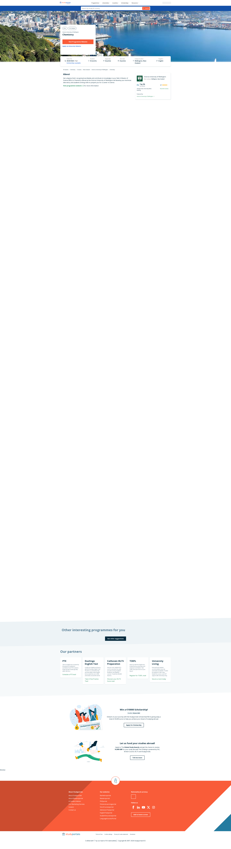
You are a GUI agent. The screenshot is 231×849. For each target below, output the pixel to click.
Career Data (89, 122)
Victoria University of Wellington (70, 32)
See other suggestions (115, 639)
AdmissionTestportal (107, 810)
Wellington (154, 79)
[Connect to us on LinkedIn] (138, 807)
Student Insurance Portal (125, 455)
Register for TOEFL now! (138, 676)
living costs (106, 502)
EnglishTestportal (106, 813)
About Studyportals (75, 796)
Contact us (72, 810)
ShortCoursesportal (106, 807)
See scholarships (108, 577)
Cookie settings (108, 834)
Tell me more (137, 758)
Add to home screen (140, 815)
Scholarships (124, 3)
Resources (135, 3)
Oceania (79, 69)
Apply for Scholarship (133, 725)
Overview (90, 113)
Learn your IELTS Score (149, 256)
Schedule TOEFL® (151, 224)
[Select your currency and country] (133, 796)
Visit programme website (72, 86)
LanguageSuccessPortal (108, 819)
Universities (105, 3)
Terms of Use (99, 834)
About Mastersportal (76, 798)
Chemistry (68, 34)
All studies (65, 69)
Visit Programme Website (78, 42)
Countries (115, 3)
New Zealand (86, 69)
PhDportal (103, 801)
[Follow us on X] (148, 807)
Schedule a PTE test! (150, 234)
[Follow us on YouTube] (143, 807)
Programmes (95, 3)
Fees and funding (87, 131)
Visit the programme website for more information (130, 145)
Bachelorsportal (105, 796)
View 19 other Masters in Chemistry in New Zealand (116, 318)
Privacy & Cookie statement (121, 834)
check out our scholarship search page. (134, 612)
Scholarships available (74, 63)
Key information (87, 109)
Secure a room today (159, 679)
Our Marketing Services (77, 804)
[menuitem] (96, 3)
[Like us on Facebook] (133, 807)
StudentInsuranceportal (108, 816)
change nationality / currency (109, 475)
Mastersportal (105, 798)
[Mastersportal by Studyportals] (65, 2)
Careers (71, 807)
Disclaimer (132, 834)
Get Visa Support (151, 544)
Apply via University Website (71, 46)
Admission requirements (85, 126)
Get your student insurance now (113, 443)
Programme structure (85, 118)
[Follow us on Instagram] (153, 807)
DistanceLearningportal (108, 804)
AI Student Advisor (75, 801)
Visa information (87, 139)
